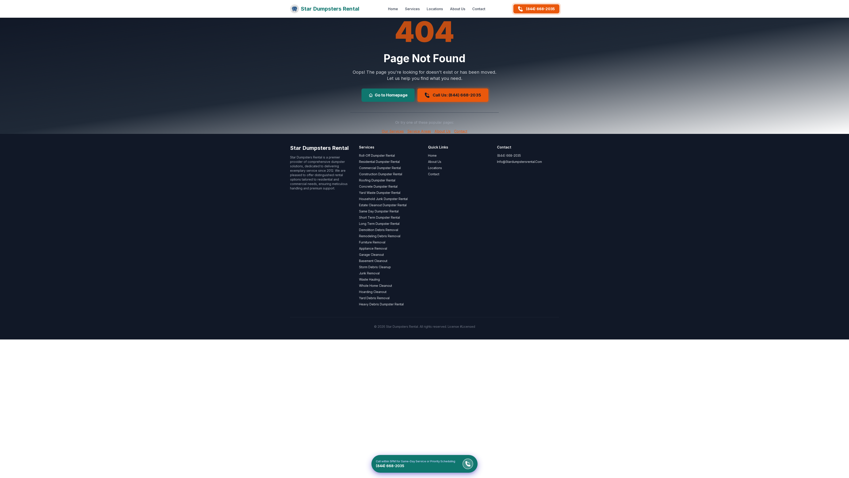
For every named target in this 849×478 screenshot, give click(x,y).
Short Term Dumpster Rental (379, 217)
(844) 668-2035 (540, 9)
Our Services (393, 131)
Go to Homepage (391, 95)
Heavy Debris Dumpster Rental (381, 304)
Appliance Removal (373, 248)
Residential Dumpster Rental (379, 162)
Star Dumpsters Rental (330, 9)
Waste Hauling (369, 279)
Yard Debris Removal (374, 298)
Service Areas (419, 131)
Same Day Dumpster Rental (379, 211)
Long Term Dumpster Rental (379, 224)
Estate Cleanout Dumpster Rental (383, 205)
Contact (478, 9)
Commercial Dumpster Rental (380, 168)
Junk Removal (369, 273)
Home (393, 9)
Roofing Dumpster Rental (377, 180)
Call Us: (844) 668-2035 (457, 95)
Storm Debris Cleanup (375, 267)
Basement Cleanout (373, 261)
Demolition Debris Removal (378, 230)
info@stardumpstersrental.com (519, 162)
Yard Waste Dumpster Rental (379, 193)
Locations (435, 9)
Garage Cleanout (371, 254)
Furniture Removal (372, 242)
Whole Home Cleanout (375, 285)
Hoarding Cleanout (372, 292)
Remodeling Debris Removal (379, 236)
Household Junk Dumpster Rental (383, 199)
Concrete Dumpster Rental (378, 186)
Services (412, 9)
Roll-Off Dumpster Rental (377, 155)
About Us (457, 9)
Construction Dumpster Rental (380, 174)
